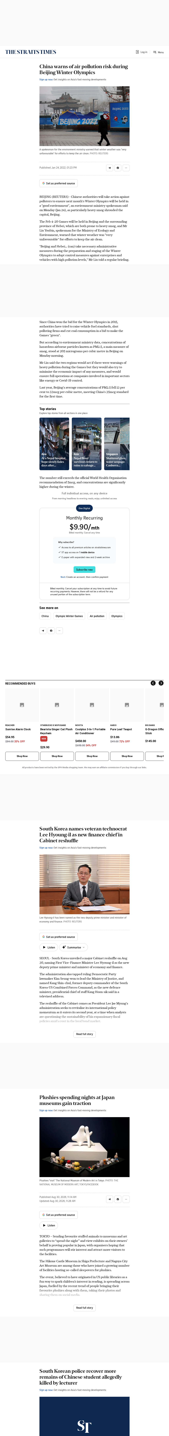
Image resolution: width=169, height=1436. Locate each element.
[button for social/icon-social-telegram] (109, 168)
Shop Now (22, 756)
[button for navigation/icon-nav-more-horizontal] (126, 168)
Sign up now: (46, 79)
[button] (141, 52)
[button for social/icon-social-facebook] (117, 168)
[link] (30, 52)
